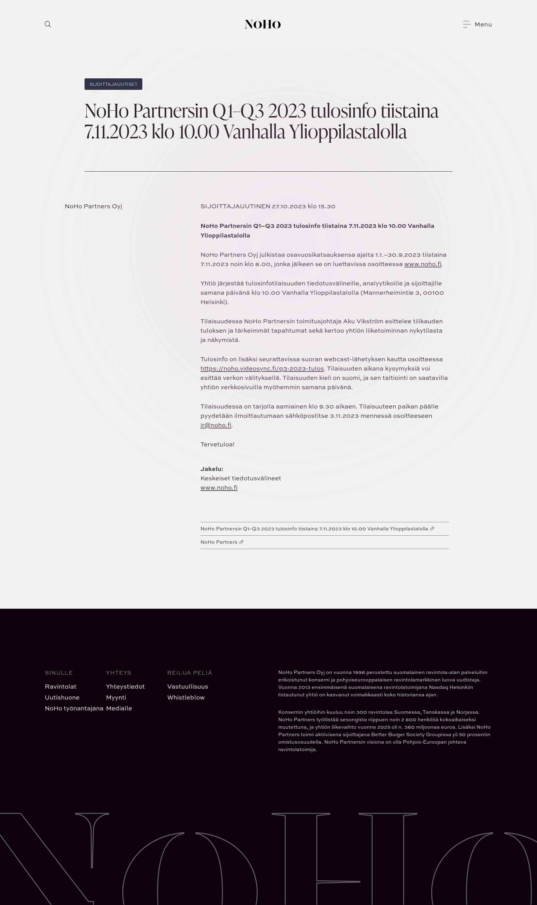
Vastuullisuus (187, 686)
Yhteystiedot (125, 686)
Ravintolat (60, 686)
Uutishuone (62, 697)
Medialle (119, 708)
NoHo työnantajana (70, 708)
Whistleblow (186, 697)
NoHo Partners (218, 541)
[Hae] (48, 24)
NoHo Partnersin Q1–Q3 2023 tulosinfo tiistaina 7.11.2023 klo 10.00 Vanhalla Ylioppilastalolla (314, 528)
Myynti (116, 697)
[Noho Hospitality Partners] (263, 24)
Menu (483, 24)
